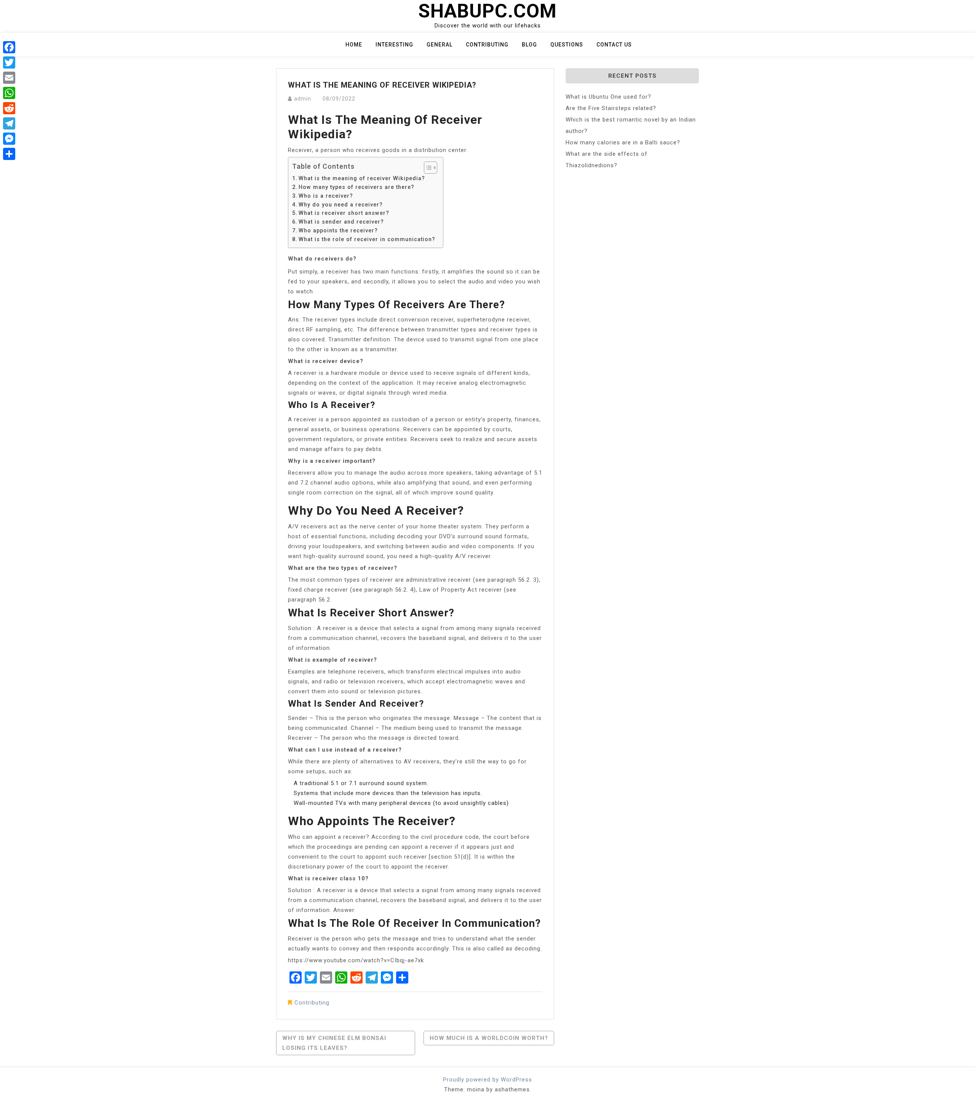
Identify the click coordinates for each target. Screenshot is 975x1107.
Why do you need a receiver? (341, 205)
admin (302, 99)
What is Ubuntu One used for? (608, 96)
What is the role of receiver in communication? (367, 239)
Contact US (614, 45)
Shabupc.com (487, 11)
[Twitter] (9, 62)
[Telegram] (9, 123)
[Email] (9, 77)
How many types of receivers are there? (356, 187)
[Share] (9, 154)
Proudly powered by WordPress (487, 1079)
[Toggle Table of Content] (426, 167)
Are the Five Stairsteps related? (611, 108)
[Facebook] (9, 47)
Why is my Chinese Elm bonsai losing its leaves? (334, 1043)
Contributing (487, 45)
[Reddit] (9, 108)
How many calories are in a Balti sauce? (623, 142)
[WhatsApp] (9, 93)
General (439, 45)
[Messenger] (9, 138)
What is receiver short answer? (344, 213)
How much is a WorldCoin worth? (489, 1038)
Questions (566, 45)
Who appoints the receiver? (338, 230)
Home (353, 45)
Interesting (394, 45)
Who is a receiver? (326, 196)
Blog (529, 45)
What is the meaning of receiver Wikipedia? (362, 178)
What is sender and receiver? (341, 222)
